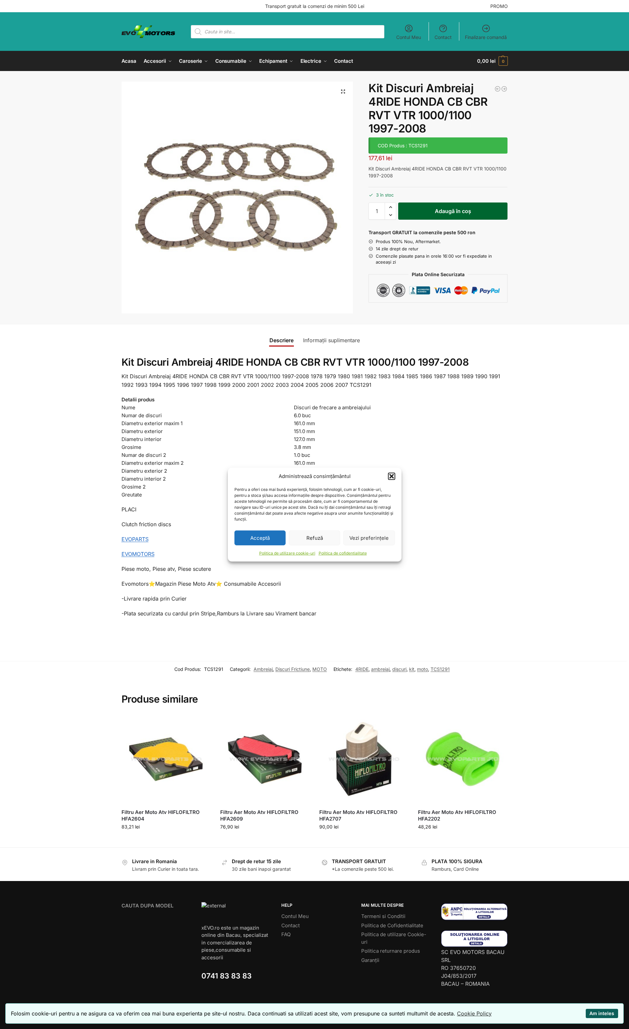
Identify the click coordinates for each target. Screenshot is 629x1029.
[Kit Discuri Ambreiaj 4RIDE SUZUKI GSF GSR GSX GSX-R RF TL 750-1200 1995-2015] (504, 89)
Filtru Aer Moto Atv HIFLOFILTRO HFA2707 (358, 815)
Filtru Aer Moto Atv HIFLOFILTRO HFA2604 (161, 815)
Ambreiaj (263, 669)
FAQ (286, 934)
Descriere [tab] (281, 340)
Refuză (314, 537)
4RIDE (361, 669)
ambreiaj (380, 669)
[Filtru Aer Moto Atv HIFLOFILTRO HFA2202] (462, 759)
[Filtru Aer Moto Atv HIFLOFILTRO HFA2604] (166, 759)
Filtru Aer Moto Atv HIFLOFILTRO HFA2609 (259, 815)
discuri (399, 669)
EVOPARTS (135, 539)
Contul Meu (408, 37)
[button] (391, 476)
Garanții (370, 960)
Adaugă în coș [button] (166, 840)
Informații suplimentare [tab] (331, 340)
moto (422, 669)
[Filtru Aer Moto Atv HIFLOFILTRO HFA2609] (264, 759)
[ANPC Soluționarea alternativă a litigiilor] (474, 911)
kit (411, 669)
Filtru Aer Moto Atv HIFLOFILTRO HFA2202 (457, 815)
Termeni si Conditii (383, 916)
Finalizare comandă (486, 37)
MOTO (319, 669)
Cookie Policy (474, 1013)
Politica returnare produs (390, 951)
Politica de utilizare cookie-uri (287, 553)
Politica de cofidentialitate (343, 553)
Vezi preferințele (369, 537)
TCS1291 (440, 669)
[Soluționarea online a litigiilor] (474, 938)
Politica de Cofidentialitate (392, 925)
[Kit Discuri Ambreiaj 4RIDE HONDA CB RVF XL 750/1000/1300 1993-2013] (497, 89)
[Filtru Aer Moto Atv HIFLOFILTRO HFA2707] (363, 759)
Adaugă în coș (453, 211)
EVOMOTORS (138, 554)
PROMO (499, 6)
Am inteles (601, 1013)
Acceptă (260, 537)
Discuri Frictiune (292, 669)
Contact (443, 37)
